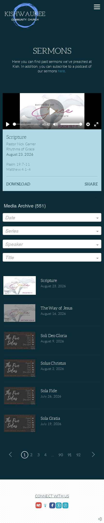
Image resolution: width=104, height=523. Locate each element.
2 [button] (31, 455)
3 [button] (38, 455)
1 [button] (24, 455)
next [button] (92, 454)
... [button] (52, 455)
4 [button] (45, 455)
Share (91, 184)
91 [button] (70, 455)
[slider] (26, 124)
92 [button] (78, 455)
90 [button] (61, 455)
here (61, 71)
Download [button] (18, 184)
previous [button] (12, 454)
